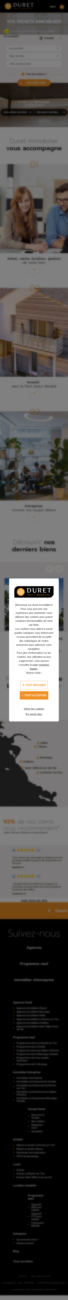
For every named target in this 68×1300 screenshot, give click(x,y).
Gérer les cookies (34, 708)
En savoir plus (34, 714)
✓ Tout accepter (34, 695)
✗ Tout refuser (34, 685)
